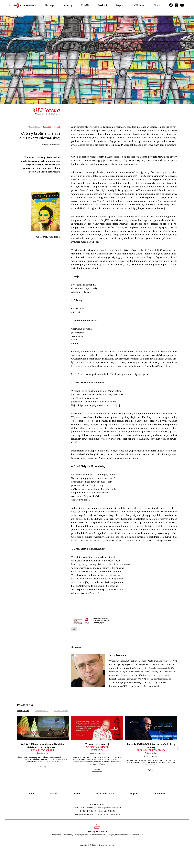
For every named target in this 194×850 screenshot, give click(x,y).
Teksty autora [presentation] (23, 711)
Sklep (157, 5)
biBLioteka (139, 5)
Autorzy (67, 5)
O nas (31, 793)
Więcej (43, 767)
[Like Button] (74, 629)
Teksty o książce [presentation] (41, 711)
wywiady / (97, 747)
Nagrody (134, 793)
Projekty (120, 5)
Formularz (160, 793)
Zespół (53, 793)
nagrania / (42, 750)
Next (178, 748)
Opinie (76, 793)
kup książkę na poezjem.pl (47, 236)
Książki (85, 5)
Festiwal (102, 5)
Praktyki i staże (105, 793)
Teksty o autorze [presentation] (61, 711)
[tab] (23, 710)
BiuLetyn (50, 5)
